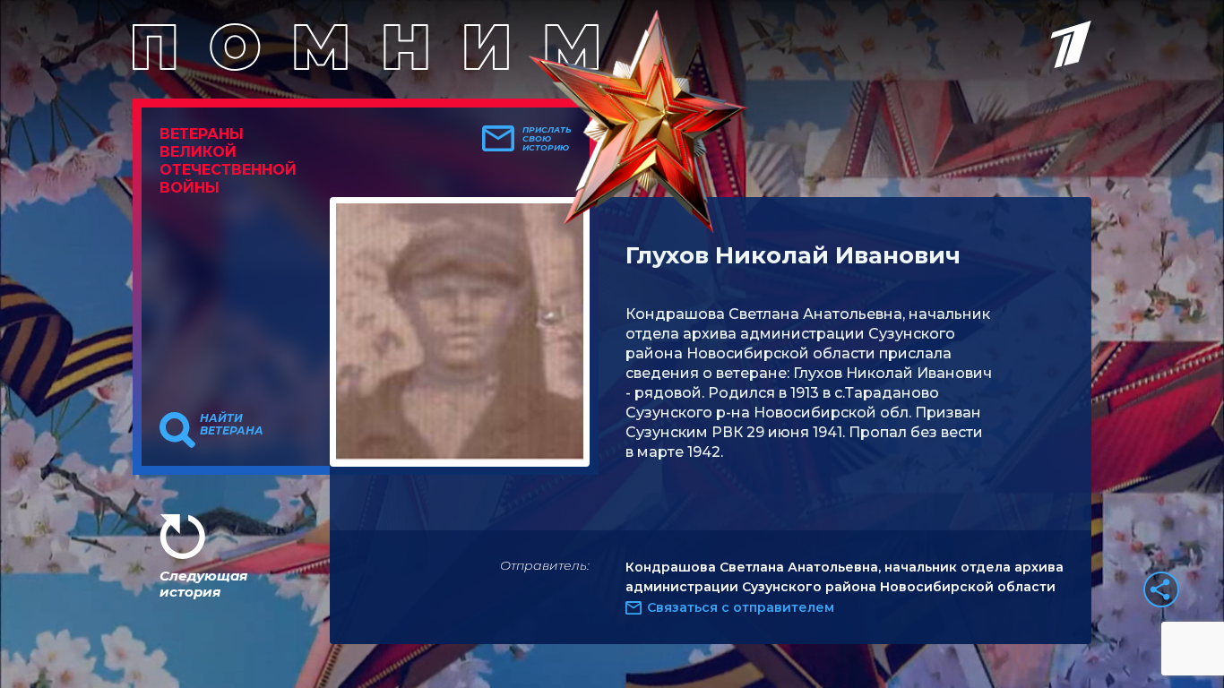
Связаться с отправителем (740, 607)
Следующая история (203, 583)
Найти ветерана (231, 424)
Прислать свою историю (547, 138)
